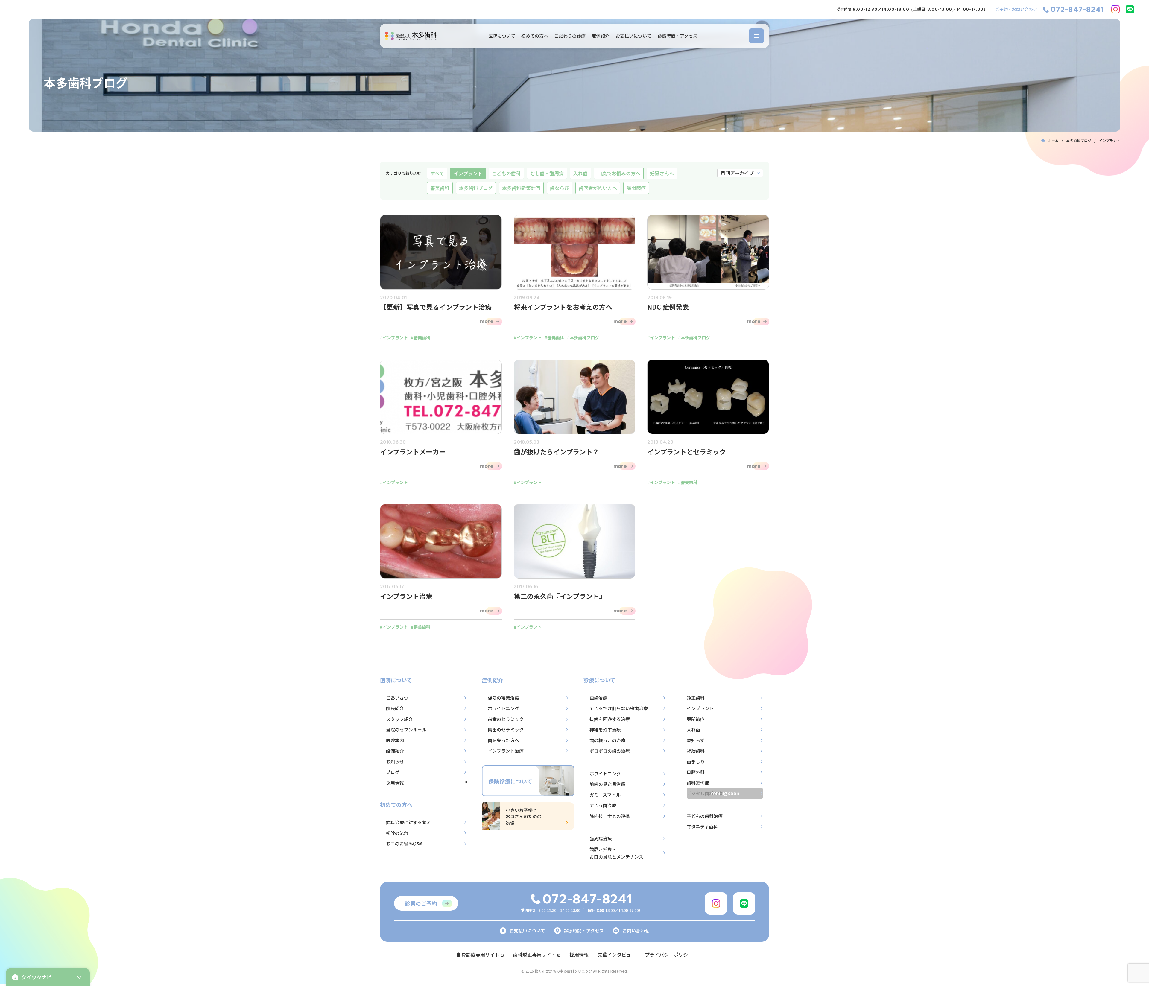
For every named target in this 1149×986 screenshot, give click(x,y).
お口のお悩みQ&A (404, 843)
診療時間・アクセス (677, 36)
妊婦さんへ (662, 173)
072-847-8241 (1077, 9)
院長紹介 (395, 708)
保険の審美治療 (503, 698)
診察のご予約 (421, 903)
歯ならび (559, 187)
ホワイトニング (503, 708)
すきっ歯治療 (602, 805)
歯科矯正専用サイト (534, 954)
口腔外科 (696, 772)
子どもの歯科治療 (705, 816)
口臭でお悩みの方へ (618, 173)
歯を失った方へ (503, 740)
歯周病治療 (600, 838)
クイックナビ (36, 977)
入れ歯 (580, 173)
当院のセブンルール (406, 729)
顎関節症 (636, 187)
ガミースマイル (605, 795)
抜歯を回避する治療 (609, 719)
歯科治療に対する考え (408, 822)
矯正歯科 (696, 698)
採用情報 (395, 783)
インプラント (468, 173)
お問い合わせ (635, 930)
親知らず (696, 740)
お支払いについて (633, 36)
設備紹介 (395, 751)
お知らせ (395, 761)
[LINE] (1130, 9)
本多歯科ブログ (476, 187)
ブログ (392, 772)
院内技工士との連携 (609, 816)
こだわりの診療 (570, 36)
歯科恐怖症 (698, 783)
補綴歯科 (696, 751)
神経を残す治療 (605, 729)
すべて (437, 173)
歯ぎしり (696, 761)
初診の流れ (397, 833)
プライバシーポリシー (669, 954)
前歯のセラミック (506, 719)
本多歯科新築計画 (521, 187)
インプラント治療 (506, 751)
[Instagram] (1115, 9)
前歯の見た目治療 (607, 784)
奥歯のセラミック (506, 729)
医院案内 (395, 740)
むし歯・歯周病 (547, 173)
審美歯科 (439, 187)
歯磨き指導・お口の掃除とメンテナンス (616, 853)
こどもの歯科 (506, 173)
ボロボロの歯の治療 (609, 751)
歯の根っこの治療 (607, 740)
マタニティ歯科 (702, 826)
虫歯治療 (598, 698)
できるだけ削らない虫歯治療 (618, 708)
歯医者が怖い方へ (598, 187)
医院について (501, 36)
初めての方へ (534, 36)
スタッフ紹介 (399, 719)
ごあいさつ (397, 698)
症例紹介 (601, 36)
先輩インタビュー (617, 954)
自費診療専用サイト (477, 954)
